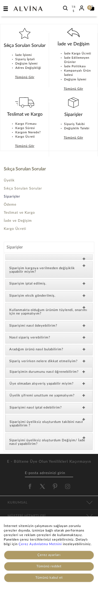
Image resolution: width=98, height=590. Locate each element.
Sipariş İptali (25, 59)
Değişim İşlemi (26, 63)
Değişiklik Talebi (76, 128)
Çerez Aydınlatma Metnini (40, 544)
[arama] (65, 8)
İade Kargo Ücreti (77, 53)
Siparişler (12, 196)
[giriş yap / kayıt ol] (82, 7)
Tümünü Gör (24, 77)
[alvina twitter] (42, 486)
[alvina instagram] (68, 486)
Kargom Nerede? (28, 132)
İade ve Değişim (18, 221)
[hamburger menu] (6, 8)
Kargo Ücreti (25, 136)
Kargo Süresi (25, 128)
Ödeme (10, 204)
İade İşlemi (23, 54)
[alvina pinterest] (55, 486)
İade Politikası (75, 66)
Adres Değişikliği (28, 67)
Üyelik (9, 180)
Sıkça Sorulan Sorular (23, 188)
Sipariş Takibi (74, 124)
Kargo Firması (26, 123)
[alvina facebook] (30, 486)
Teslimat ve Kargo (19, 212)
